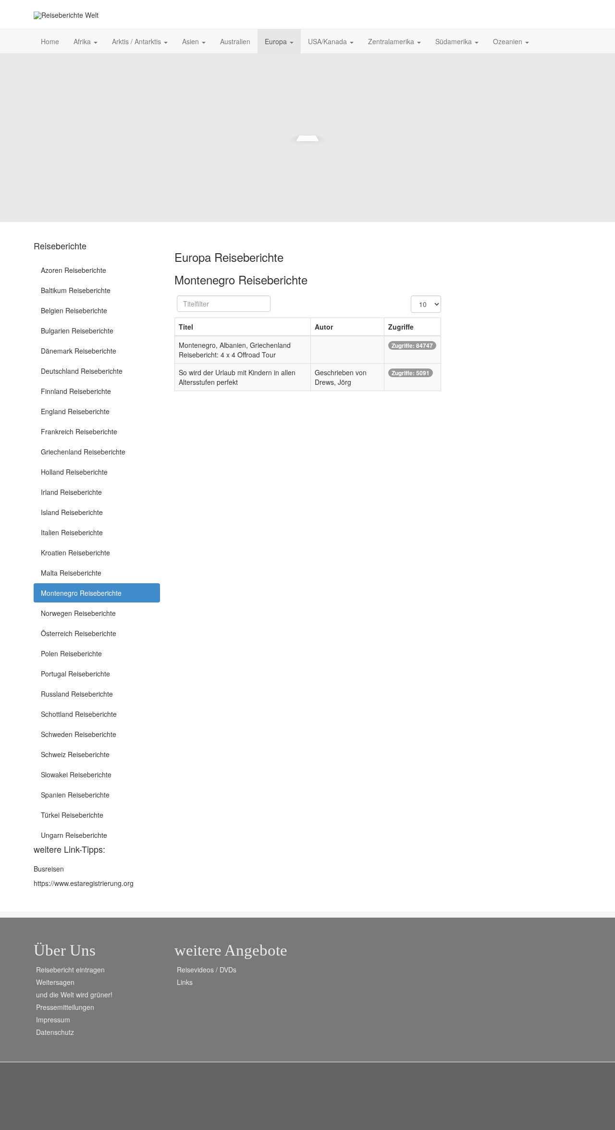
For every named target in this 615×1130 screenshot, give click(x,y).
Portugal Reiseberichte (75, 673)
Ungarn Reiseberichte (74, 835)
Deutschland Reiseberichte (82, 371)
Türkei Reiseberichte (72, 815)
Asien (191, 41)
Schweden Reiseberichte (78, 734)
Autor (324, 327)
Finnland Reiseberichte (76, 391)
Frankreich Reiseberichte (79, 431)
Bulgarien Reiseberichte (77, 330)
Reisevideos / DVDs (206, 969)
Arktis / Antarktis (137, 41)
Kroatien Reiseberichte (75, 552)
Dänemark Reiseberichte (78, 351)
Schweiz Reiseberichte (75, 754)
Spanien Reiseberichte (75, 794)
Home (50, 41)
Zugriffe (401, 327)
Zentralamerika (392, 41)
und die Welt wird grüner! (74, 994)
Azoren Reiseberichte (73, 270)
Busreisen (49, 868)
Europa (277, 41)
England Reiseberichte (75, 411)
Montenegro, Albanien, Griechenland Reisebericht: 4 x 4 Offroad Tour (235, 349)
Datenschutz (55, 1032)
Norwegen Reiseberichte (78, 613)
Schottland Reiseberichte (79, 714)
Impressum (53, 1019)
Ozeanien (508, 41)
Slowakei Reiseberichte (76, 774)
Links (185, 982)
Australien (235, 41)
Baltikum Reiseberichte (76, 290)
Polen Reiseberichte (71, 653)
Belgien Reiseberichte (74, 310)
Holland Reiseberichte (74, 472)
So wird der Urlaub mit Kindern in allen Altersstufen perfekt (237, 377)
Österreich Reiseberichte (78, 633)
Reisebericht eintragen (70, 969)
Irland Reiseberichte (71, 492)
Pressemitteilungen (65, 1007)
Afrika (83, 41)
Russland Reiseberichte (77, 694)
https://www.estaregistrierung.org (84, 883)
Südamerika (454, 41)
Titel (186, 327)
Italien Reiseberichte (72, 532)
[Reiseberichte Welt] (66, 15)
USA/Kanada (328, 41)
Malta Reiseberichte (71, 572)
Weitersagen (55, 982)
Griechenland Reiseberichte (83, 451)
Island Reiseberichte (72, 512)
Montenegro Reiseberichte (81, 593)
